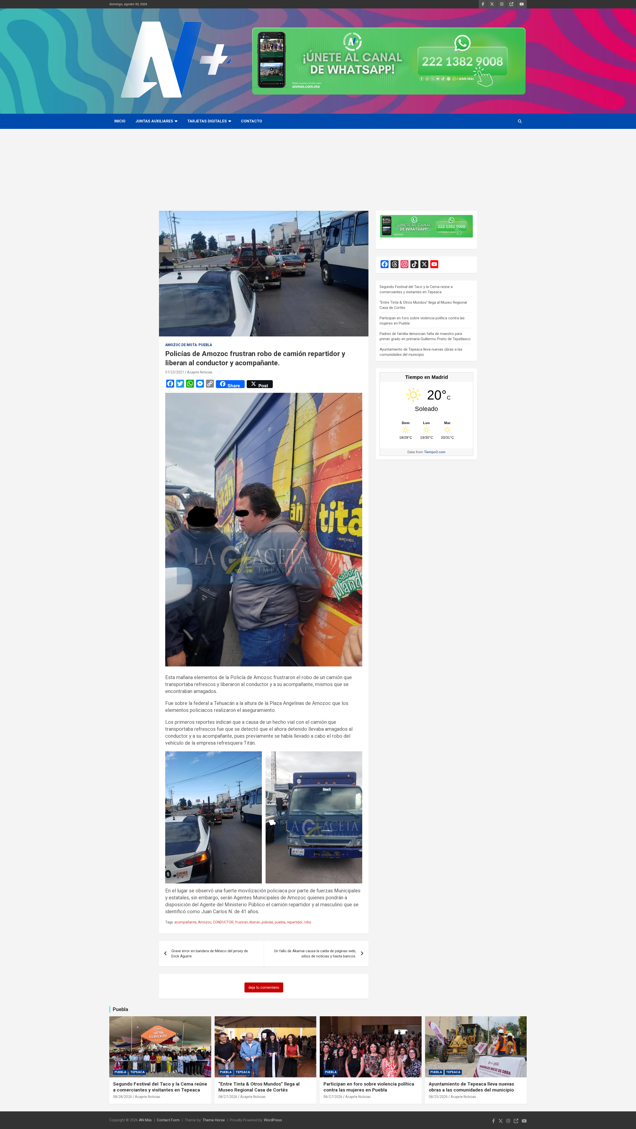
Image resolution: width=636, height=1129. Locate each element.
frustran (241, 922)
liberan (254, 922)
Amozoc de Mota (181, 345)
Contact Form (168, 1120)
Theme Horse (213, 1120)
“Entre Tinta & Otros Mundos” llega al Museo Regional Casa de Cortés (259, 1087)
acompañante (185, 922)
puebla (280, 922)
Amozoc (204, 922)
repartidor (295, 922)
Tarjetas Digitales (207, 121)
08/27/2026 (227, 1097)
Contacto (251, 121)
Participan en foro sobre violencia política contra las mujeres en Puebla (368, 1087)
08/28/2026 (122, 1097)
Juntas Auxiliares (154, 121)
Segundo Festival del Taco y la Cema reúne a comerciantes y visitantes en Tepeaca (160, 1087)
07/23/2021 (174, 372)
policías (267, 922)
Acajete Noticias (199, 372)
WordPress (273, 1120)
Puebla (205, 345)
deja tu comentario (263, 987)
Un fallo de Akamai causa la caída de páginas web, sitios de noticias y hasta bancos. (315, 953)
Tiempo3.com (434, 452)
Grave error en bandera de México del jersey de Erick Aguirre (209, 953)
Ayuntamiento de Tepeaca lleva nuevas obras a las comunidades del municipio (471, 1087)
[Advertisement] (318, 166)
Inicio (119, 121)
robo (307, 922)
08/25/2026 (438, 1097)
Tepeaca (137, 1072)
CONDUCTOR (223, 922)
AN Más (145, 1120)
